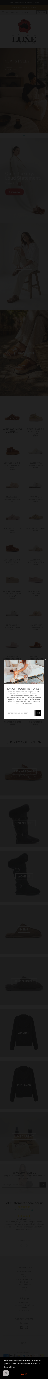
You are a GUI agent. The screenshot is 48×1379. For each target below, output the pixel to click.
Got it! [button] (24, 1374)
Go (38, 713)
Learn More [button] (9, 1367)
